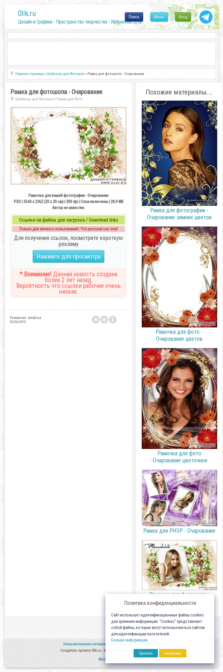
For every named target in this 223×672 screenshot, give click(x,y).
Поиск (134, 17)
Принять (146, 653)
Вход (183, 17)
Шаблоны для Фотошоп (34, 99)
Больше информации (129, 640)
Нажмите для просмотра (68, 256)
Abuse (103, 659)
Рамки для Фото (70, 99)
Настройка (172, 653)
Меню (159, 17)
